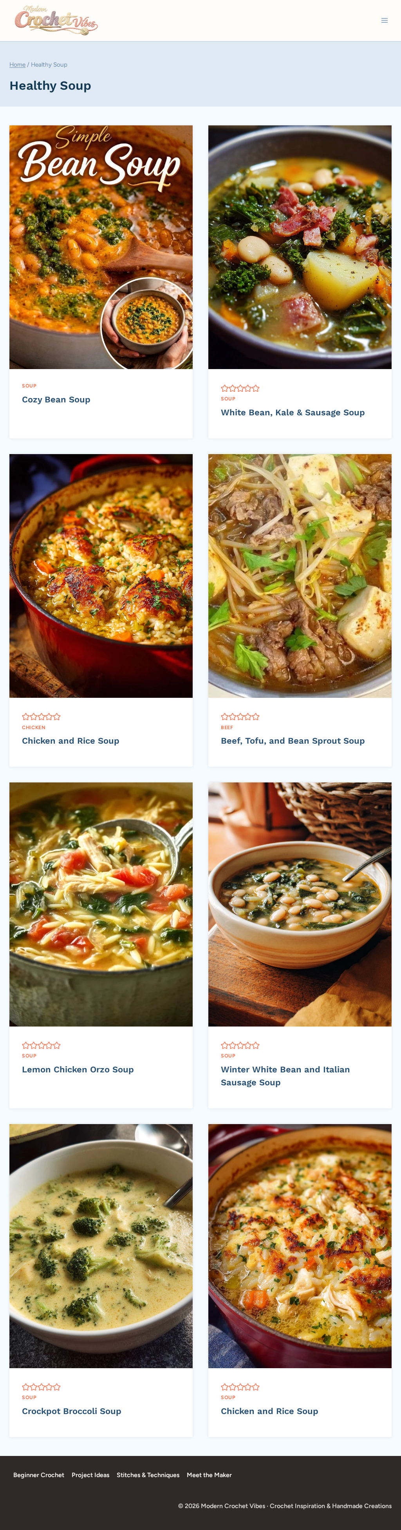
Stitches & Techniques (148, 1475)
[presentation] (101, 247)
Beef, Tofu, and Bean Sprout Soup (293, 741)
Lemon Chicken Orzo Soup (78, 1069)
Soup (29, 386)
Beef (227, 727)
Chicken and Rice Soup (70, 741)
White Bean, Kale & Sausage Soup (293, 412)
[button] (225, 388)
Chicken (33, 727)
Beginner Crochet (38, 1475)
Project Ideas (90, 1475)
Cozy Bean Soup (56, 399)
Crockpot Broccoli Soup (71, 1411)
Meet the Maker (209, 1475)
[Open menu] (384, 20)
